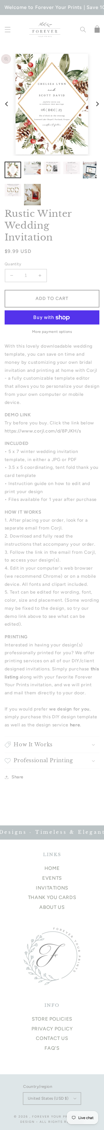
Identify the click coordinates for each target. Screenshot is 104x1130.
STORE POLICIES (52, 1019)
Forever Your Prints (54, 1116)
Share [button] (17, 777)
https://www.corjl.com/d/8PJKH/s (43, 431)
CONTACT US (52, 1038)
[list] (52, 104)
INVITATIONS (52, 888)
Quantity (13, 264)
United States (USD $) (48, 1098)
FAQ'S (51, 1048)
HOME (52, 868)
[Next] (97, 104)
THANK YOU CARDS (52, 897)
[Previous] (7, 104)
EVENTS (52, 878)
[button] (7, 29)
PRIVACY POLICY (52, 1029)
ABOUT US (51, 907)
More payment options (52, 331)
